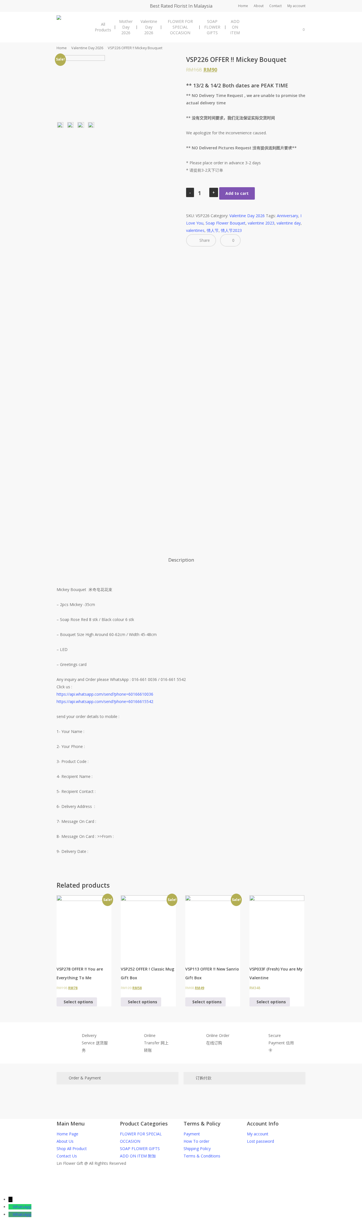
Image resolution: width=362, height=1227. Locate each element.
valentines (195, 230)
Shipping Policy (197, 1148)
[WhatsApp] (10, 1206)
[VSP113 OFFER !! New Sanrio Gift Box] (212, 926)
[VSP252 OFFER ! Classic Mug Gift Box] (148, 926)
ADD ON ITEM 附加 (138, 1156)
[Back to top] (181, 1192)
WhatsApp (22, 1206)
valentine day (289, 223)
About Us (65, 1141)
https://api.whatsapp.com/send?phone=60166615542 (105, 701)
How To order (196, 1141)
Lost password (260, 1141)
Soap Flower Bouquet (225, 223)
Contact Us (67, 1156)
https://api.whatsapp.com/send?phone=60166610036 (105, 694)
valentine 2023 (261, 223)
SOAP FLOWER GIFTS (140, 1148)
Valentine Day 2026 (87, 47)
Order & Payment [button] (85, 1078)
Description (181, 560)
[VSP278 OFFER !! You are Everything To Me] (84, 926)
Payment (192, 1134)
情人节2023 (231, 230)
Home (62, 47)
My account (257, 1134)
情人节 (213, 230)
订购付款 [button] (204, 1078)
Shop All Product (72, 1148)
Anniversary (287, 215)
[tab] (181, 560)
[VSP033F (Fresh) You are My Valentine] (276, 926)
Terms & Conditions (202, 1156)
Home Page (67, 1134)
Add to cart (237, 193)
